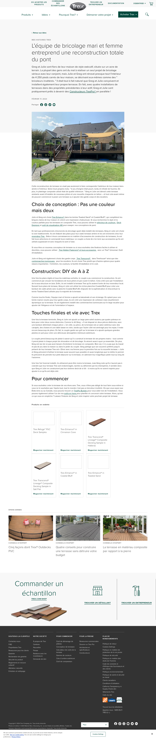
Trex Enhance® (58, 217)
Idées (45, 15)
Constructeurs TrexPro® (83, 91)
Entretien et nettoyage (17, 671)
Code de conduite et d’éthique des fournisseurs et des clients (113, 666)
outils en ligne (70, 393)
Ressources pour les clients (19, 650)
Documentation (116, 3)
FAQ (10, 644)
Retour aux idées (39, 33)
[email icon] (54, 104)
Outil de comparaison (64, 661)
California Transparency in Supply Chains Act (112, 687)
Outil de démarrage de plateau (64, 642)
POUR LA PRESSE (86, 636)
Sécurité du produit (16, 659)
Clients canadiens (109, 680)
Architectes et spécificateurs (84, 648)
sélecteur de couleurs (106, 222)
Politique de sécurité (110, 655)
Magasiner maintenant (43, 450)
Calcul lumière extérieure (65, 658)
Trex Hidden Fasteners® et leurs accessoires (77, 250)
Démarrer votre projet (99, 15)
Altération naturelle (16, 668)
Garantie (12, 653)
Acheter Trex (127, 14)
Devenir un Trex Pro (86, 644)
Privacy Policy (16, 737)
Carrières (36, 644)
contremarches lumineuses (43, 261)
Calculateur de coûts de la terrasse (66, 651)
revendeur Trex (38, 236)
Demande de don (39, 659)
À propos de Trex (39, 641)
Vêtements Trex (108, 692)
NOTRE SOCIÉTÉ (40, 636)
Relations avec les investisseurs (39, 654)
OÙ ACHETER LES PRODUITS (39, 3)
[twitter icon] (50, 104)
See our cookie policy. (17, 735)
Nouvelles (37, 647)
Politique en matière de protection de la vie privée (112, 651)
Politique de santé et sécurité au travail (113, 676)
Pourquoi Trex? (67, 15)
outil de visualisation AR (52, 225)
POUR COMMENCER (64, 636)
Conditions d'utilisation (111, 683)
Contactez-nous (14, 641)
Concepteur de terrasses (65, 647)
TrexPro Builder (80, 390)
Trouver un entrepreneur (96, 3)
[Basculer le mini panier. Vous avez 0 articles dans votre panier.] (151, 4)
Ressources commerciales (88, 641)
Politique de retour (109, 644)
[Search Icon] (147, 14)
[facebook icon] (41, 104)
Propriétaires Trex (15, 647)
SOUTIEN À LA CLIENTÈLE (19, 636)
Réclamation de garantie (17, 656)
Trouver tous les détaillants (112, 707)
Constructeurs (84, 653)
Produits (26, 15)
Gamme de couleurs (63, 655)
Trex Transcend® (83, 258)
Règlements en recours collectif (17, 663)
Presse (35, 650)
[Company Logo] (78, 6)
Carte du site (107, 695)
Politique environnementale (113, 672)
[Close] (152, 734)
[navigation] (78, 3)
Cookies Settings (98, 734)
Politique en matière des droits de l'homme (112, 659)
